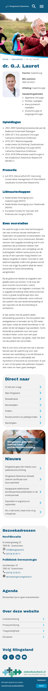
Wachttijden (11, 423)
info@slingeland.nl (15, 549)
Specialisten (17, 59)
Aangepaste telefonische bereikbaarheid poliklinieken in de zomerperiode (21, 492)
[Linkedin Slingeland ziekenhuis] (17, 657)
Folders (8, 410)
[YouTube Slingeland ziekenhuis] (24, 657)
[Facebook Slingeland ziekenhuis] (5, 657)
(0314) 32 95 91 (13, 572)
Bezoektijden (11, 405)
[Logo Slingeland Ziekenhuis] (17, 6)
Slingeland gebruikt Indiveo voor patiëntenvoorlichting (20, 468)
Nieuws (13, 459)
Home (5, 59)
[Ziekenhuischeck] (24, 676)
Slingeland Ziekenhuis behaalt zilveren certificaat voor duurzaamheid (19, 479)
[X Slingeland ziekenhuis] (11, 657)
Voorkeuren (41, 680)
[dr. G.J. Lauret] (11, 94)
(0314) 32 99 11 (13, 553)
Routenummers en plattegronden (21, 417)
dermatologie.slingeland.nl (18, 576)
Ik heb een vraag (13, 387)
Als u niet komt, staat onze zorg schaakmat (20, 512)
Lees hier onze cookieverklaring (12, 686)
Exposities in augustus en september (17, 503)
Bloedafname (11, 399)
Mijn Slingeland (12, 393)
